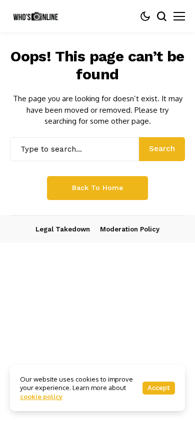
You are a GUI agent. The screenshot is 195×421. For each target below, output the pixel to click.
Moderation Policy (130, 229)
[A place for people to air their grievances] (37, 16)
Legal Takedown (63, 229)
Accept (159, 388)
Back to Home (97, 188)
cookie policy (41, 397)
